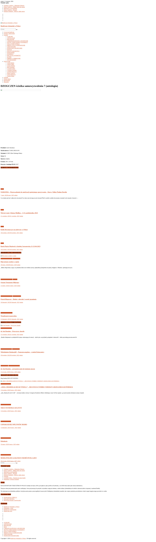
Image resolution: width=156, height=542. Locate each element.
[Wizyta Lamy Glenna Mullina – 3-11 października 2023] (6, 207)
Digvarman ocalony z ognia (10, 262)
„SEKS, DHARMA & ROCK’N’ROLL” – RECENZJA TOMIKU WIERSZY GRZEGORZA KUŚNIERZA (37, 387)
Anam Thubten (11, 65)
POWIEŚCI (10, 54)
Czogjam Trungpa (11, 70)
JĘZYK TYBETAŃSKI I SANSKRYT (17, 42)
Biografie (6, 82)
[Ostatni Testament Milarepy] (6, 276)
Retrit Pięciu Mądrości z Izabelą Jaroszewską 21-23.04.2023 (20, 246)
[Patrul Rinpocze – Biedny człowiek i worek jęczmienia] (6, 293)
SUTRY (9, 57)
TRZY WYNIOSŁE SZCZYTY (11, 408)
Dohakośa (4, 441)
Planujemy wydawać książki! (11, 479)
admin (15, 195)
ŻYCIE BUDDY (11, 60)
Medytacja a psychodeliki (10, 8)
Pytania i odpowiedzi (9, 33)
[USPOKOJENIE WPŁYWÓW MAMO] (6, 418)
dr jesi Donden (4, 365)
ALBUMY (10, 36)
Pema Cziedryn (11, 73)
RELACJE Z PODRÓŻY (14, 55)
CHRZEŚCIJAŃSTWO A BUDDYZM (17, 41)
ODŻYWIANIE (11, 46)
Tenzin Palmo (10, 76)
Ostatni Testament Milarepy (10, 282)
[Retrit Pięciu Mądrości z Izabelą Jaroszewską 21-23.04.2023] (6, 240)
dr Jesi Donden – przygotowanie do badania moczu (18, 369)
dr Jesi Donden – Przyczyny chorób (12, 331)
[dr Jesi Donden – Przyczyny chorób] (10, 325)
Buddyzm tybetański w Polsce (10, 26)
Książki (6, 35)
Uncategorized (16, 258)
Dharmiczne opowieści (6, 258)
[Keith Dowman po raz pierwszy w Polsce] (6, 223)
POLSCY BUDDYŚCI (13, 51)
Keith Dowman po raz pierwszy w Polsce (14, 229)
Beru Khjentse (11, 67)
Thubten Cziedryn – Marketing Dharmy (14, 5)
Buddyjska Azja (8, 511)
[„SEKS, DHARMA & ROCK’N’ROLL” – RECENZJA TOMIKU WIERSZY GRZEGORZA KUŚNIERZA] (30, 381)
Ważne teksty (7, 79)
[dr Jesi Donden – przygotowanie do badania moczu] (6, 363)
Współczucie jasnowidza (9, 316)
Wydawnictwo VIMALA (10, 497)
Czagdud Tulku (11, 68)
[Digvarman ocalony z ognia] (8, 256)
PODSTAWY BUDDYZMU (14, 48)
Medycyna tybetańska (6, 328)
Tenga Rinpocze (11, 74)
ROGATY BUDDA (9, 499)
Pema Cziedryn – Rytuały (10, 10)
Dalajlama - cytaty (8, 508)
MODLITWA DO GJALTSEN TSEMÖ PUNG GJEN (19, 458)
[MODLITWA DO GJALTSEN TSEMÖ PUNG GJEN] (6, 452)
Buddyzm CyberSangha (10, 509)
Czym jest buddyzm (9, 32)
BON (5, 527)
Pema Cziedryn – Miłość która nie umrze (14, 7)
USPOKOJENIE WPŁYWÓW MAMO (14, 424)
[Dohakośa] (6, 435)
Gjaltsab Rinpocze (12, 71)
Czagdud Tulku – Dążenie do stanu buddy (15, 478)
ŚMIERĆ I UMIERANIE (13, 58)
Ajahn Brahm (10, 63)
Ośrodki (6, 77)
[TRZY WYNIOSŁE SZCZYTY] (6, 402)
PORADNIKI (10, 52)
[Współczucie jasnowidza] (6, 310)
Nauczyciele (7, 61)
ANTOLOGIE (11, 38)
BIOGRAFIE (10, 39)
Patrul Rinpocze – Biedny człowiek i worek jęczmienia (18, 299)
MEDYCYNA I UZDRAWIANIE (16, 45)
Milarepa (15, 279)
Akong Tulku (10, 64)
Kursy (2, 189)
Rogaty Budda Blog (6, 384)
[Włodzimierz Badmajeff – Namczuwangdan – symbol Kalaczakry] (6, 346)
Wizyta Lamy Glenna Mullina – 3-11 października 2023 (19, 213)
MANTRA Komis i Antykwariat (12, 500)
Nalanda (6, 476)
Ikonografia (7, 80)
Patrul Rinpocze (17, 296)
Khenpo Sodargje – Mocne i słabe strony (14, 11)
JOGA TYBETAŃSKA (13, 44)
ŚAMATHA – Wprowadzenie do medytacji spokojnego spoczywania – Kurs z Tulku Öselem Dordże (34, 192)
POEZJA (9, 49)
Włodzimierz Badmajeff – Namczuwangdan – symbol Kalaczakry (22, 352)
